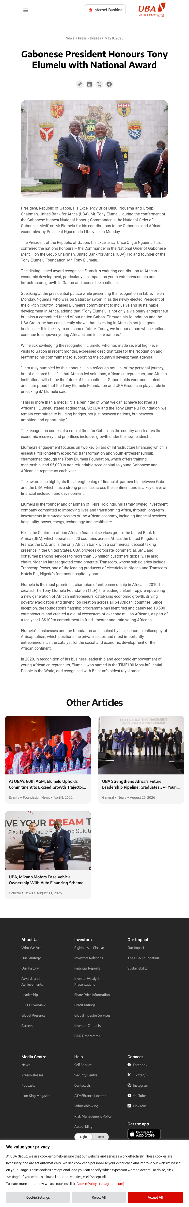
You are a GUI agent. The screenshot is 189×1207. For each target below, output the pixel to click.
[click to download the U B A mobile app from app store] (144, 1134)
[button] (90, 85)
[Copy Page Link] (80, 84)
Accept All (155, 1197)
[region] (94, 1173)
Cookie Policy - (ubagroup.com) (100, 1184)
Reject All (99, 1197)
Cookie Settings (38, 1197)
